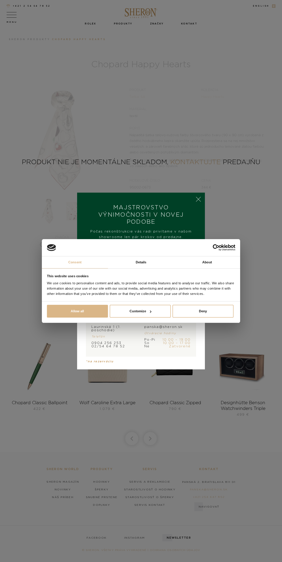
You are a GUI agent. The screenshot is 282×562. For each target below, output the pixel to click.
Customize (138, 311)
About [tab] (207, 262)
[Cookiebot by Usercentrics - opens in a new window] (216, 247)
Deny (203, 311)
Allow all (77, 311)
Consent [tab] (75, 262)
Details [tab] (141, 262)
